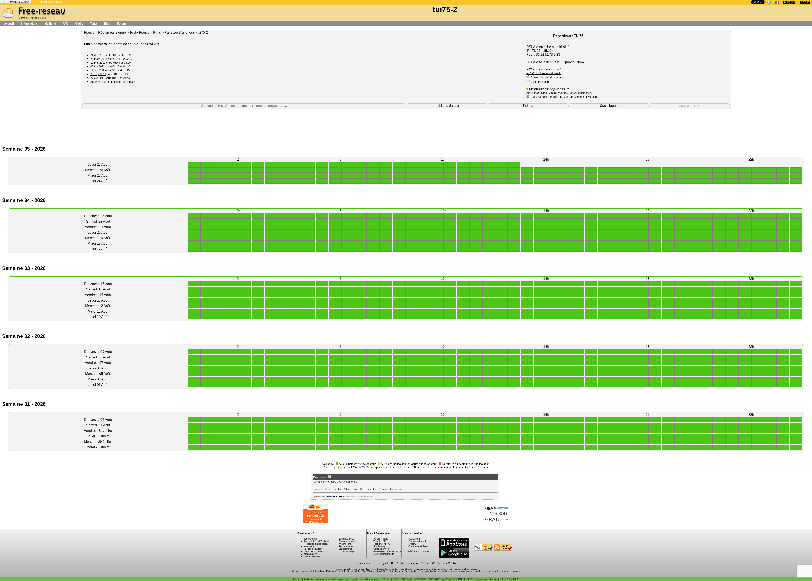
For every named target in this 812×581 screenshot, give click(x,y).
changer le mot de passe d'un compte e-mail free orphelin (348, 579)
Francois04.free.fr (417, 541)
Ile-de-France (139, 32)
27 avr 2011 (97, 78)
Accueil (9, 23)
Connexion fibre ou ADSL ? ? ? (493, 579)
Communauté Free (418, 546)
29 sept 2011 (98, 74)
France (89, 32)
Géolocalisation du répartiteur (548, 77)
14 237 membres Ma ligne (16, 2)
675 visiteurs (310, 538)
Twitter (318, 549)
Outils (79, 23)
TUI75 (578, 36)
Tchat (93, 23)
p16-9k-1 (563, 47)
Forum (121, 23)
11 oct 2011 (97, 70)
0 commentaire (540, 81)
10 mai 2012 (97, 62)
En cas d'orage (346, 551)
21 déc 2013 (97, 55)
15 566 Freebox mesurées (47, 2)
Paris (157, 32)
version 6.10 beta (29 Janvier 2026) (432, 563)
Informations (29, 23)
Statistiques (608, 105)
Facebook (309, 549)
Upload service (381, 549)
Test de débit (380, 541)
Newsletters (310, 546)
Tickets (528, 105)
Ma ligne (50, 23)
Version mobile (380, 538)
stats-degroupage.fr (383, 554)
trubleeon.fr (414, 538)
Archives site (310, 554)
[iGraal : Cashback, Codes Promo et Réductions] (315, 522)
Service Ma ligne (536, 92)
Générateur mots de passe (387, 551)
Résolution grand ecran (316, 543)
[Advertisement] (406, 122)
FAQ (65, 23)
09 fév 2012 (97, 66)
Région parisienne (112, 32)
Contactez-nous (312, 556)
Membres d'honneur (314, 551)
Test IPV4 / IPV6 (381, 543)
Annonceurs (345, 543)
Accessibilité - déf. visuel (316, 541)
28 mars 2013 (98, 59)
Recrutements (346, 546)
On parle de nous (347, 541)
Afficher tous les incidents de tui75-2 (112, 81)
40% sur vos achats (418, 551)
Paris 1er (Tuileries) (179, 32)
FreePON (413, 543)
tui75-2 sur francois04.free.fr (543, 73)
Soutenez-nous (346, 538)
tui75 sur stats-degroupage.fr (543, 69)
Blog (107, 23)
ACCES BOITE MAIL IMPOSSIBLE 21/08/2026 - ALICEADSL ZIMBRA (428, 579)
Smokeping (379, 546)
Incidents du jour (447, 105)
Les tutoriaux (345, 549)
